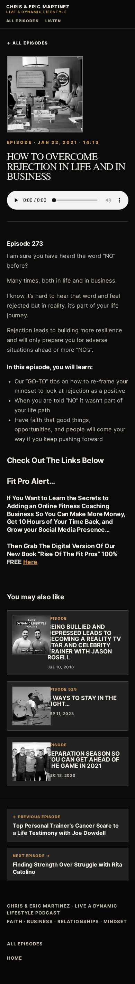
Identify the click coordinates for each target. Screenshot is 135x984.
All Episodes (22, 20)
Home (14, 958)
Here (30, 562)
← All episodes (27, 43)
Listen (53, 20)
